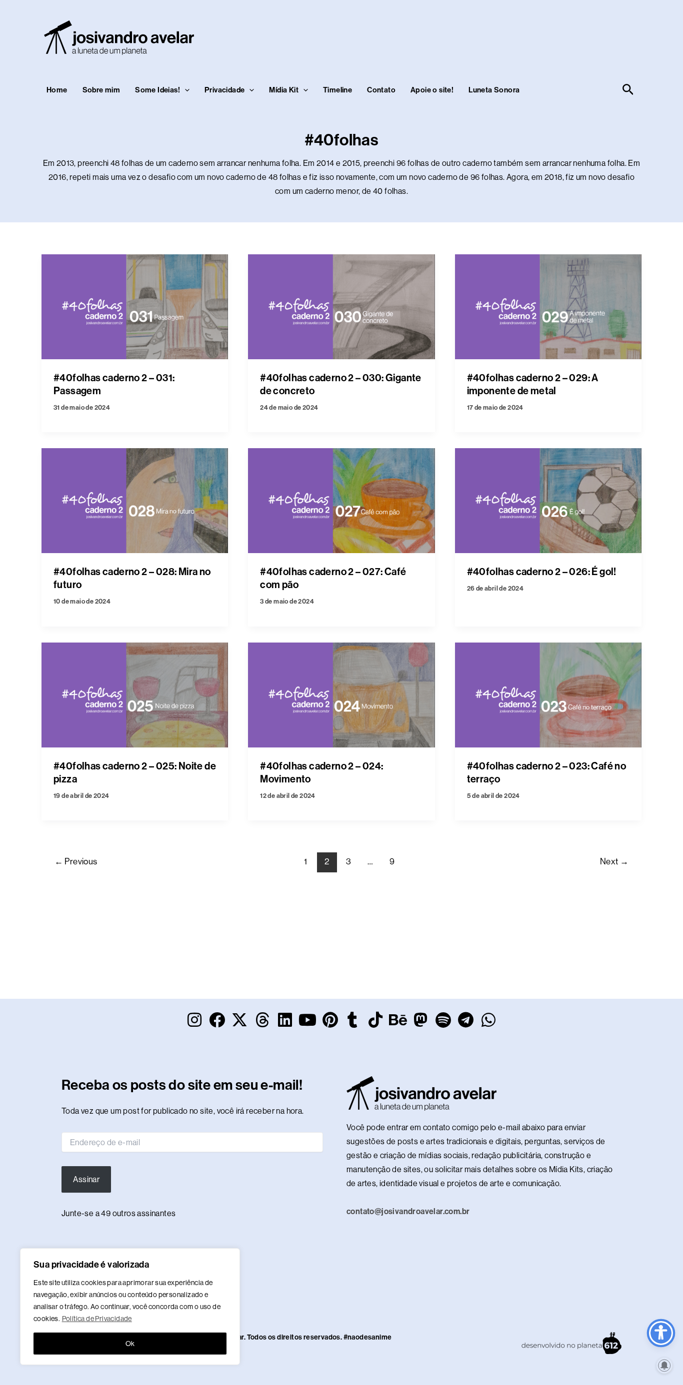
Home (57, 89)
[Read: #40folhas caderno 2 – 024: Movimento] (341, 694)
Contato (381, 89)
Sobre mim (101, 89)
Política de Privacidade (97, 1319)
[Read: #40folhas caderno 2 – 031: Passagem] (135, 306)
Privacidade (224, 89)
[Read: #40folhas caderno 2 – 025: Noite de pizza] (135, 694)
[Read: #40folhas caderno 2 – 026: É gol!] (548, 500)
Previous (76, 861)
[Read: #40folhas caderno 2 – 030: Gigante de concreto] (341, 306)
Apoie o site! (432, 89)
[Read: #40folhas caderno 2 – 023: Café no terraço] (548, 694)
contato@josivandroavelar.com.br (408, 1211)
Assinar (86, 1179)
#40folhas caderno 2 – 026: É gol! (541, 572)
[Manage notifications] (664, 1366)
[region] (130, 1306)
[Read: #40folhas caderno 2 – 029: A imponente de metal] (548, 306)
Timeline (337, 89)
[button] (185, 89)
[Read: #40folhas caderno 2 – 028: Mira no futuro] (135, 500)
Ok (130, 1344)
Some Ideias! (157, 89)
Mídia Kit (283, 89)
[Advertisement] (454, 35)
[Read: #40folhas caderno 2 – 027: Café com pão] (341, 500)
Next (614, 861)
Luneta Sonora (494, 89)
